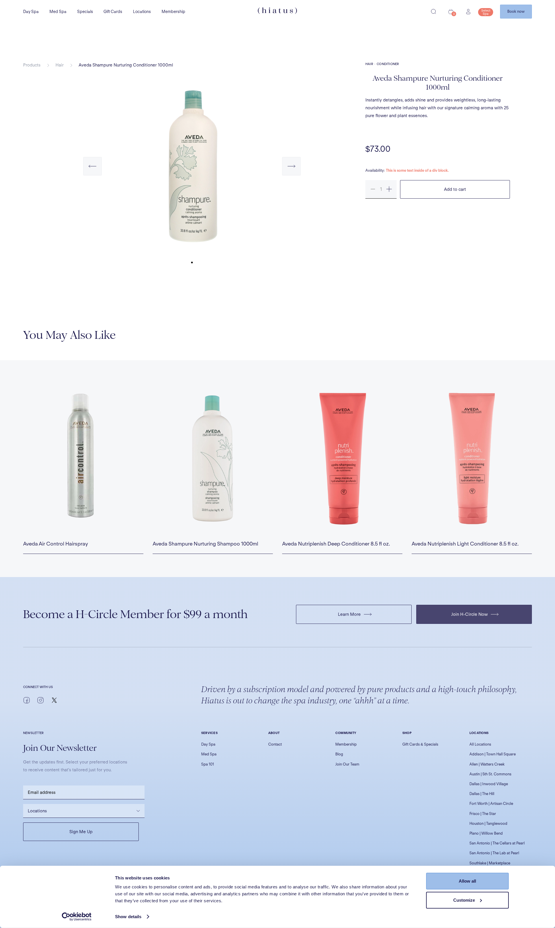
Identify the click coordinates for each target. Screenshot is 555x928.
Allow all (467, 881)
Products (31, 65)
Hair (60, 65)
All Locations (480, 744)
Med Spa (57, 11)
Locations (142, 11)
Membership (173, 11)
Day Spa (31, 11)
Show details (128, 916)
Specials (85, 11)
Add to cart (455, 189)
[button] (92, 172)
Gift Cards (112, 11)
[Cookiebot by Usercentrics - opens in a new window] (76, 916)
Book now (516, 11)
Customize (464, 899)
